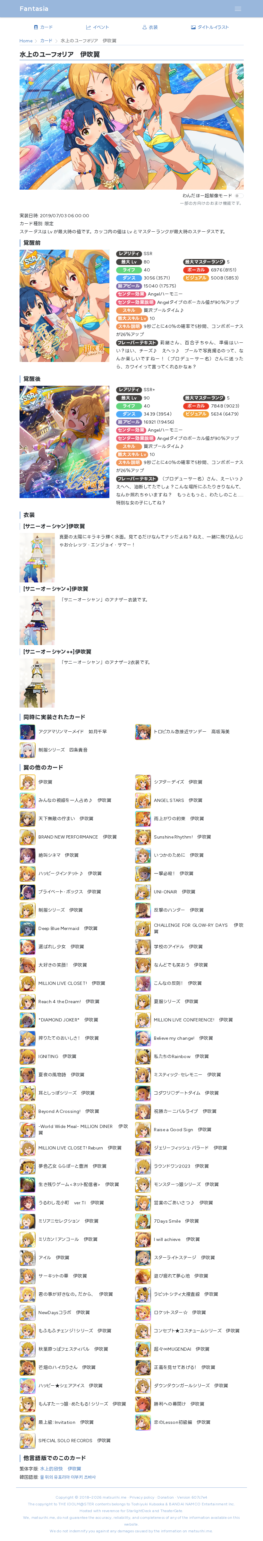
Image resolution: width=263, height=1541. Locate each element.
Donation (165, 1497)
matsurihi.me (114, 1497)
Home (26, 41)
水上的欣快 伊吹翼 (60, 1469)
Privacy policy (142, 1497)
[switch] (239, 196)
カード (46, 41)
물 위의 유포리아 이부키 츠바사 (68, 1477)
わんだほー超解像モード (207, 196)
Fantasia (34, 9)
